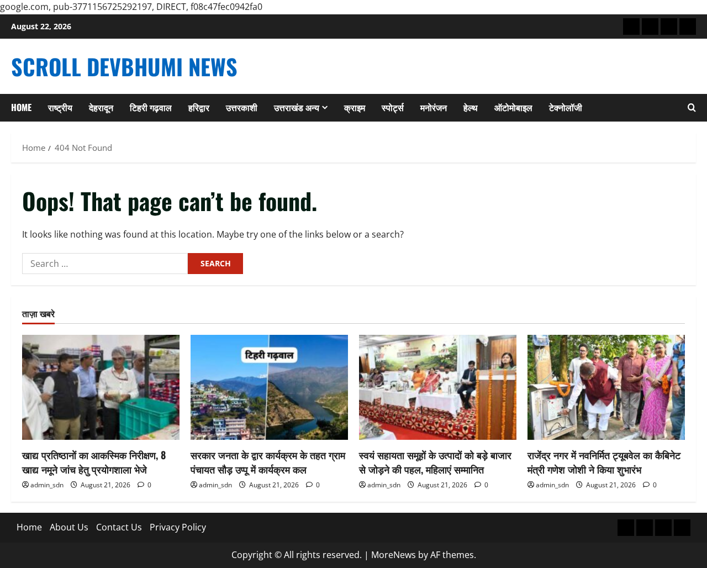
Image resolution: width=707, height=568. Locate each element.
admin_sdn (47, 485)
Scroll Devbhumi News (124, 66)
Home (21, 107)
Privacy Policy (178, 527)
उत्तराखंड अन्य (296, 107)
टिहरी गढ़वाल (151, 107)
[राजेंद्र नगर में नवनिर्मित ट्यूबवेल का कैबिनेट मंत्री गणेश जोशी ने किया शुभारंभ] (606, 387)
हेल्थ (470, 107)
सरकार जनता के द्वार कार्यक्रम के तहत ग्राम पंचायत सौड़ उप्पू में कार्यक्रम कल (268, 462)
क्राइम (354, 107)
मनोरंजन (433, 107)
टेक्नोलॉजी (565, 107)
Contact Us (119, 527)
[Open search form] (692, 108)
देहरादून (101, 107)
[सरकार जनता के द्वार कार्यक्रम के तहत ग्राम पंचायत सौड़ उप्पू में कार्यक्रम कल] (269, 387)
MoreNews (393, 555)
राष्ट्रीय (60, 107)
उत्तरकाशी (241, 107)
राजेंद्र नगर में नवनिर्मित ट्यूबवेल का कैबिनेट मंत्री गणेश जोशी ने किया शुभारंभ (603, 462)
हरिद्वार (198, 107)
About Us (69, 527)
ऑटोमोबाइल (513, 107)
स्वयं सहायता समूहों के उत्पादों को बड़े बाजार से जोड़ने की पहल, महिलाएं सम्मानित (435, 462)
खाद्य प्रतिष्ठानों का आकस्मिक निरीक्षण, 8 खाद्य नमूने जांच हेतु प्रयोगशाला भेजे (94, 462)
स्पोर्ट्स (393, 107)
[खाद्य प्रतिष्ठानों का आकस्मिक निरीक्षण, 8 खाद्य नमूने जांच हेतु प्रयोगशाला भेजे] (101, 387)
